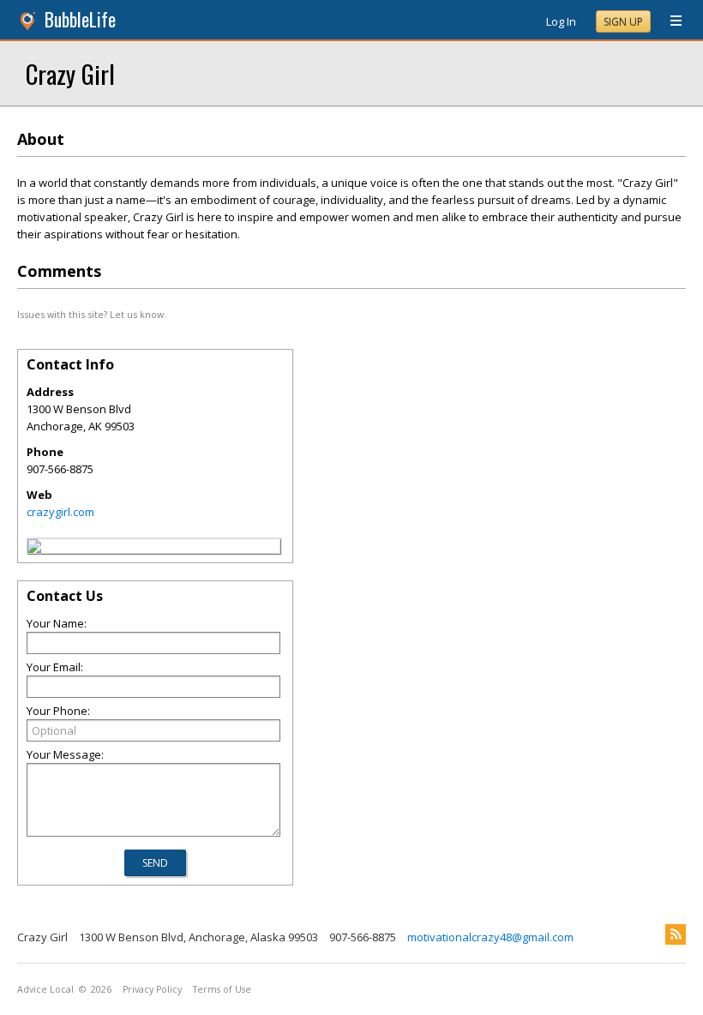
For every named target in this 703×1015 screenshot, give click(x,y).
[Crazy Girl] (34, 548)
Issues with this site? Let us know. (91, 314)
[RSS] (675, 934)
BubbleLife (80, 19)
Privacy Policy (152, 989)
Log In (561, 21)
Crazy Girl (70, 73)
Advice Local (45, 989)
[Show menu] (669, 21)
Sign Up (623, 22)
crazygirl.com (60, 512)
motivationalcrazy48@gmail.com (490, 937)
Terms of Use (222, 989)
